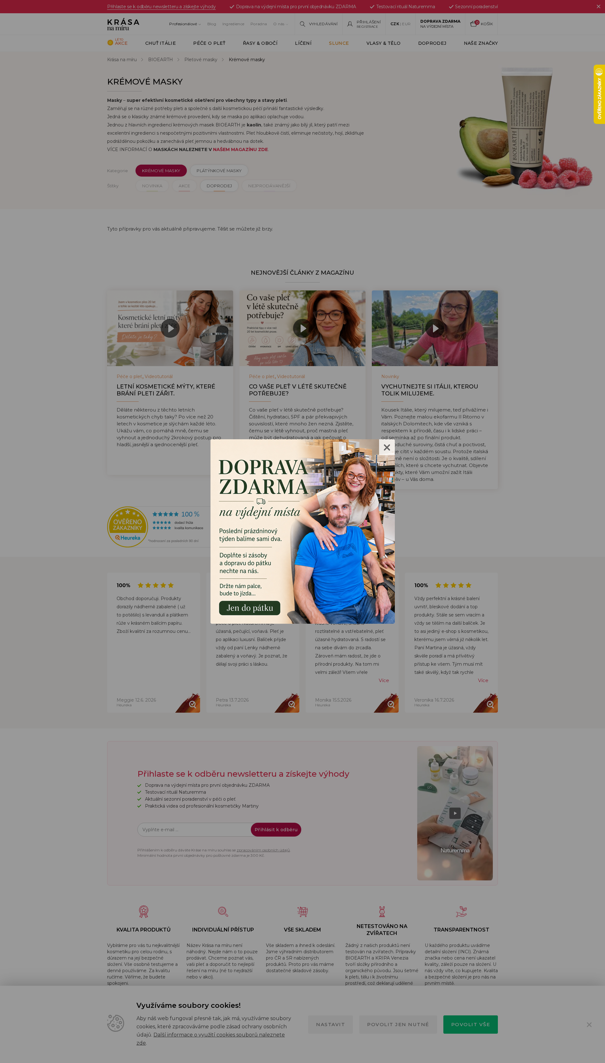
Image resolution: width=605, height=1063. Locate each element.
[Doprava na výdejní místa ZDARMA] (302, 531)
